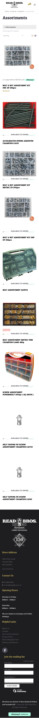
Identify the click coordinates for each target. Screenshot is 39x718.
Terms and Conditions (10, 634)
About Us (5, 628)
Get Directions (7, 569)
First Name (8, 663)
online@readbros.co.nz (12, 585)
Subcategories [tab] (11, 27)
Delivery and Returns (10, 642)
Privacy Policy (7, 637)
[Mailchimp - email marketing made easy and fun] (19, 692)
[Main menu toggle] (34, 5)
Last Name (8, 669)
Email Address (9, 677)
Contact (5, 631)
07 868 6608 (9, 582)
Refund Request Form (10, 640)
